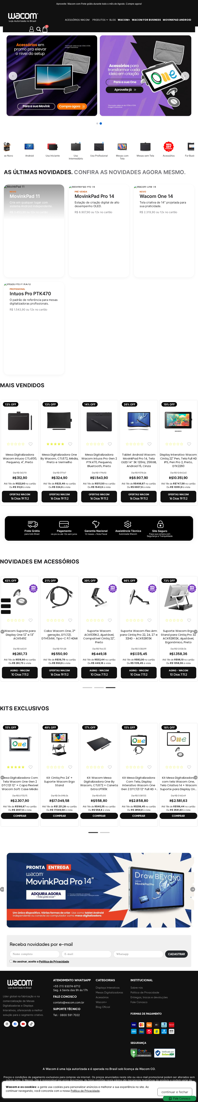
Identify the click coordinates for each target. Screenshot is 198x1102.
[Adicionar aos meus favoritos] (30, 444)
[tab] (87, 689)
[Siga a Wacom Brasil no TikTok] (31, 1024)
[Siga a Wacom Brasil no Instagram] (7, 1024)
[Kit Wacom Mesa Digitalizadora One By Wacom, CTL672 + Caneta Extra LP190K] (99, 746)
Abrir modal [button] (39, 29)
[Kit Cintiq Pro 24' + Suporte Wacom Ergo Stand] (59, 746)
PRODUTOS (99, 19)
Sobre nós (137, 987)
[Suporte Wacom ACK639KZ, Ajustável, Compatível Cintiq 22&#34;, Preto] (99, 599)
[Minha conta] (31, 29)
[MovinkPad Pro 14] (99, 891)
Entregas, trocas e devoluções (149, 997)
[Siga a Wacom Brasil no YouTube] (23, 1024)
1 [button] (87, 687)
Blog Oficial (103, 1007)
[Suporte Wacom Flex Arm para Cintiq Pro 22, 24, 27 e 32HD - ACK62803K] (139, 599)
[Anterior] (13, 76)
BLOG (112, 19)
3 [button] (110, 687)
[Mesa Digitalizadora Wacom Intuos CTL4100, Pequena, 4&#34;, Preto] (20, 423)
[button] (97, 123)
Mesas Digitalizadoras (109, 992)
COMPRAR (19, 816)
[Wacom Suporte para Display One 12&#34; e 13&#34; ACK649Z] (20, 599)
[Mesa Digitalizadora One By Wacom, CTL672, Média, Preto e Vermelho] (59, 423)
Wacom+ (101, 1002)
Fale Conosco (139, 1002)
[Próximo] (185, 76)
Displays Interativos (107, 987)
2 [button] (99, 687)
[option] (20, 452)
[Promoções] (99, 528)
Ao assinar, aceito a (41, 961)
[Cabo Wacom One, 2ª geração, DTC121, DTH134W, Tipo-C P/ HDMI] (59, 599)
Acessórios (102, 997)
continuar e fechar (174, 1092)
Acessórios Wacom (77, 19)
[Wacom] (23, 17)
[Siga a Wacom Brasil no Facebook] (15, 1024)
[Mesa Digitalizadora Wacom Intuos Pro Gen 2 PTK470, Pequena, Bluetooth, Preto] (99, 423)
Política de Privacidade (54, 961)
